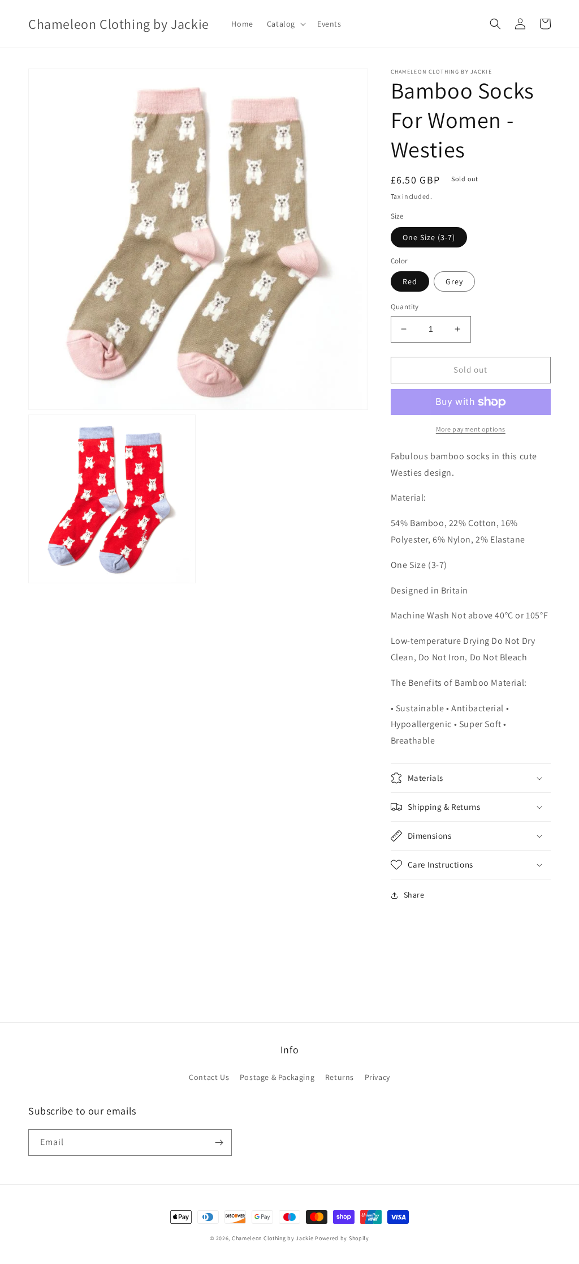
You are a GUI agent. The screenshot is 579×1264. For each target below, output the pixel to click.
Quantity (405, 306)
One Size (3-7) (429, 237)
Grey (454, 281)
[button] (285, 24)
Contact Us (209, 1077)
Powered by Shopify (342, 1238)
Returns (339, 1077)
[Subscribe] (218, 1142)
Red (410, 281)
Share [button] (414, 895)
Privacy (377, 1077)
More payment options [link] (470, 429)
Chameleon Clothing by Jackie (273, 1238)
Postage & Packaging (277, 1077)
